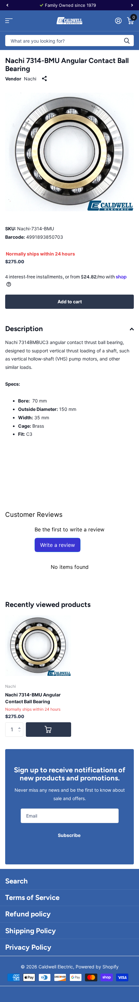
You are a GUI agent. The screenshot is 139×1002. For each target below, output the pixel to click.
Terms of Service (32, 897)
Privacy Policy (28, 947)
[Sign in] (118, 20)
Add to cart (70, 301)
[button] (21, 724)
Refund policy (28, 914)
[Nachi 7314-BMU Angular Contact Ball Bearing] (38, 646)
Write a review (57, 545)
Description (24, 328)
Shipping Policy (30, 930)
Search (16, 881)
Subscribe (69, 835)
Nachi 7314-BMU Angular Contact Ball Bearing (33, 698)
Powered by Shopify (97, 966)
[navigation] (7, 5)
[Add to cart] (48, 729)
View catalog (9, 21)
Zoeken (127, 40)
